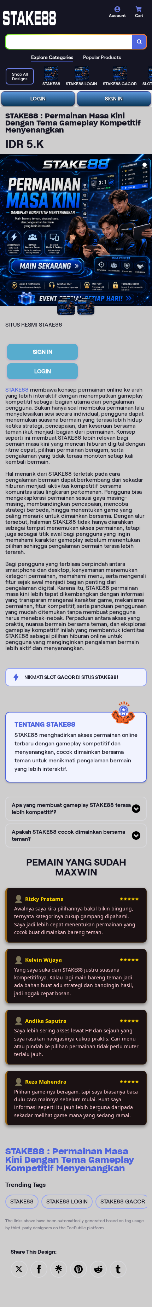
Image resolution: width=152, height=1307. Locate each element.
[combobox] (69, 42)
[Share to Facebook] (38, 1269)
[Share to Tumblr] (118, 1269)
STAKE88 (17, 390)
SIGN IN (114, 98)
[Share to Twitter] (19, 1269)
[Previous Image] (5, 231)
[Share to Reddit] (98, 1269)
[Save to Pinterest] (78, 1269)
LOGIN (38, 98)
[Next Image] (146, 231)
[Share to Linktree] (58, 1269)
